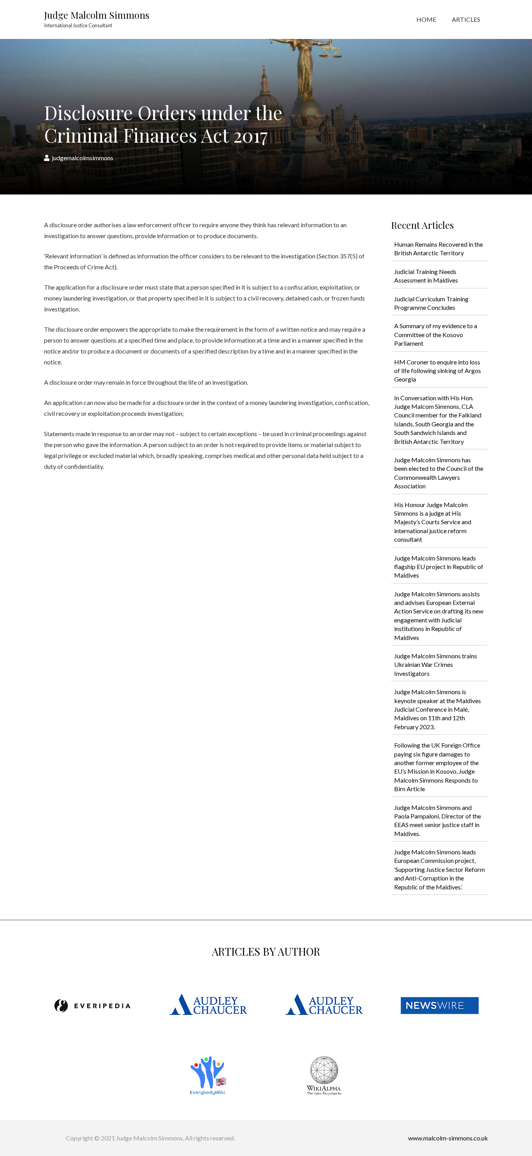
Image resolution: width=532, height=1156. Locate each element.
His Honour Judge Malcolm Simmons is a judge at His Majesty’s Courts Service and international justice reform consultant (432, 522)
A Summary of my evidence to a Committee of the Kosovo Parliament (435, 334)
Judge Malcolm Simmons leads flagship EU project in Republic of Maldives (438, 566)
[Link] (92, 1005)
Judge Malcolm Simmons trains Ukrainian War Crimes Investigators (435, 664)
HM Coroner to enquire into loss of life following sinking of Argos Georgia (437, 370)
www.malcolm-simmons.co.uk (448, 1138)
